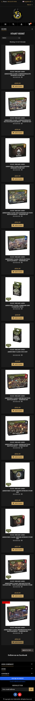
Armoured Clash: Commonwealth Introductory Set (17, 74)
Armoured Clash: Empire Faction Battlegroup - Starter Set (17, 398)
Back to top (28, 650)
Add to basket (17, 86)
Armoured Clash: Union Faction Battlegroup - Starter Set (17, 260)
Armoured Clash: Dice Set (17, 352)
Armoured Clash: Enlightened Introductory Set (17, 167)
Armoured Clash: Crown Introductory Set (17, 491)
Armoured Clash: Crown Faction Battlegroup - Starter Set (17, 445)
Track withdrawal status (17, 681)
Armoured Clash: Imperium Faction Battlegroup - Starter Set (17, 630)
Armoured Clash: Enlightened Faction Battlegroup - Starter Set (17, 213)
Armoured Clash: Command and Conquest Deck (17, 306)
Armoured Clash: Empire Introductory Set (17, 537)
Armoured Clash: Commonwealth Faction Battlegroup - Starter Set (17, 121)
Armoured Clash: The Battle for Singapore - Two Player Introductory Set (17, 585)
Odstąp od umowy (17, 678)
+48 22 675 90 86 (12, 1)
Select (11, 38)
